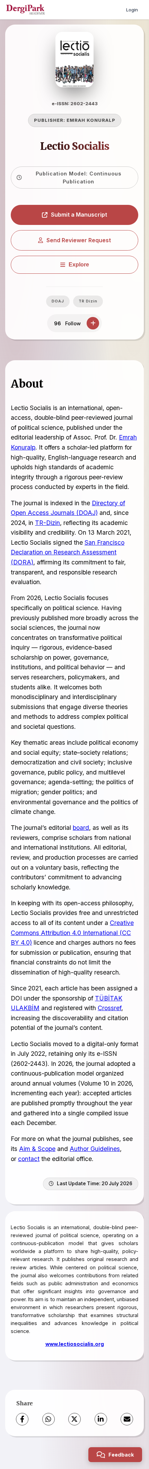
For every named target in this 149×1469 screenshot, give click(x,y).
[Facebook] (22, 1419)
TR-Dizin (47, 522)
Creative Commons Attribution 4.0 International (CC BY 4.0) (72, 932)
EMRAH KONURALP (91, 120)
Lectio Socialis (74, 146)
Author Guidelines (95, 1148)
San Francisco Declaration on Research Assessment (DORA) (67, 552)
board (81, 827)
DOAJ (58, 301)
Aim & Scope (37, 1148)
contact (29, 1158)
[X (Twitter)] (74, 1419)
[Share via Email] (127, 1419)
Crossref (109, 1008)
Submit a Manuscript (79, 214)
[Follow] (93, 323)
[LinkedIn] (101, 1419)
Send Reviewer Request (78, 240)
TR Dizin (88, 301)
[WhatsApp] (48, 1419)
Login (132, 9)
